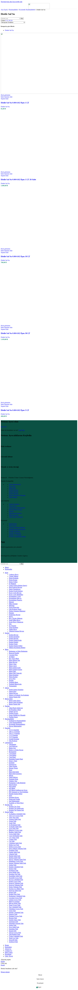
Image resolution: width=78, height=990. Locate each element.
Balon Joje (12, 748)
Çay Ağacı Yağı (14, 837)
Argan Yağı (12, 821)
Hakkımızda (13, 524)
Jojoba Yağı (12, 865)
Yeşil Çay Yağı (13, 938)
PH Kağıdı (12, 786)
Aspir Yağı (12, 823)
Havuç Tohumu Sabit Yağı (17, 859)
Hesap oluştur (5, 972)
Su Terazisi (12, 626)
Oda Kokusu (13, 741)
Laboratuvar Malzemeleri (17, 508)
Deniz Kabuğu (13, 578)
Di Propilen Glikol (15, 710)
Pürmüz (11, 613)
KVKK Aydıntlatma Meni (17, 537)
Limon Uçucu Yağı (15, 900)
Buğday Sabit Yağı (15, 832)
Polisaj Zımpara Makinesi (17, 611)
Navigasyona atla (6, 2)
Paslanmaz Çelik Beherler (17, 783)
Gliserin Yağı (13, 854)
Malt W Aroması (14, 901)
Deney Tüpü (13, 761)
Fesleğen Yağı (13, 850)
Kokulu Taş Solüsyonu (16, 808)
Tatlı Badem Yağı (14, 934)
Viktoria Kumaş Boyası (16, 631)
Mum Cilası (12, 664)
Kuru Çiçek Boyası (15, 593)
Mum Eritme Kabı (15, 668)
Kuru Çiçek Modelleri (16, 594)
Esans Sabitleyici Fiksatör (17, 495)
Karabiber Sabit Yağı (15, 876)
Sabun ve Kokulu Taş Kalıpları (19, 695)
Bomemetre (12, 752)
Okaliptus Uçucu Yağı (16, 909)
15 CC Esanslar (14, 730)
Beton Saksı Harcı (15, 700)
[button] (4, 99)
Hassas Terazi (13, 768)
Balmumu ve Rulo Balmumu (18, 651)
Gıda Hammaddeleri (15, 722)
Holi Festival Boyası (15, 587)
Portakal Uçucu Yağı (15, 916)
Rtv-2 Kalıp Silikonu (15, 618)
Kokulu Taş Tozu (14, 806)
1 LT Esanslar (13, 735)
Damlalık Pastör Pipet (16, 759)
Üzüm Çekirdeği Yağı (16, 936)
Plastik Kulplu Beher (15, 794)
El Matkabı (12, 584)
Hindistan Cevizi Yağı (16, 861)
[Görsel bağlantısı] (14, 474)
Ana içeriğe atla (17, 2)
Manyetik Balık (14, 772)
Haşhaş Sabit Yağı (15, 858)
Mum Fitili (12, 488)
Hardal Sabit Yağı (14, 856)
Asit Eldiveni (13, 746)
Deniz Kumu (13, 580)
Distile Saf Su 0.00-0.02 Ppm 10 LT (15, 256)
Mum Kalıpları (13, 515)
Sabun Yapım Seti (14, 697)
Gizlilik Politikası (14, 531)
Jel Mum (12, 657)
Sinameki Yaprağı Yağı (16, 923)
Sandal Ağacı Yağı (15, 920)
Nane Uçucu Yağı (14, 905)
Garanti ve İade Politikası (17, 527)
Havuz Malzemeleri (15, 726)
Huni (10, 770)
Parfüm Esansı (13, 490)
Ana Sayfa (4, 10)
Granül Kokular (14, 739)
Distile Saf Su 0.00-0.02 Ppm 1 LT (15, 103)
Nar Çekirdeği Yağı (15, 907)
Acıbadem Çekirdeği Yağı (17, 814)
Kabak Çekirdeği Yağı (16, 867)
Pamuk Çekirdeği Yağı (16, 912)
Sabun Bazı (12, 506)
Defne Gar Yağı (14, 845)
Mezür (11, 775)
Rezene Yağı (13, 918)
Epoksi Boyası (13, 635)
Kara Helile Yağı (14, 872)
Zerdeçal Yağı (13, 942)
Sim (10, 624)
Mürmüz (11, 605)
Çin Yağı (12, 841)
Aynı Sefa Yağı (14, 828)
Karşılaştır (8, 954)
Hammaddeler (13, 10)
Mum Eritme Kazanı (15, 510)
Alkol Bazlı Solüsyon (16, 517)
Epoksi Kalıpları (14, 504)
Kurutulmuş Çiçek (15, 596)
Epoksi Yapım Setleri (15, 646)
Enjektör (11, 763)
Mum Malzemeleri (15, 484)
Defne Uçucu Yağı (15, 847)
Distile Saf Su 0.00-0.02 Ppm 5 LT (15, 410)
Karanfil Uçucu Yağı (15, 878)
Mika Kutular (13, 604)
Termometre (13, 686)
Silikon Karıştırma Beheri (17, 647)
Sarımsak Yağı (13, 922)
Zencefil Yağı (13, 940)
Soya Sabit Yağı (14, 927)
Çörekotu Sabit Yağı (15, 843)
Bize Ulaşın (12, 526)
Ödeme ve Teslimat (15, 535)
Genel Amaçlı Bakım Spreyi (18, 585)
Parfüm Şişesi (13, 717)
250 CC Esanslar (14, 733)
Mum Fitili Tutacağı (15, 673)
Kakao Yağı (12, 869)
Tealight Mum (13, 682)
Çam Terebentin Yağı (15, 836)
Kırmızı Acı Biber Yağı (16, 889)
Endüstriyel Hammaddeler (17, 721)
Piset (10, 795)
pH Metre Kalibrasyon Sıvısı (18, 790)
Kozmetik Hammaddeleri (27, 10)
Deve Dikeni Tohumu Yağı (17, 848)
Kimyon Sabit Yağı (15, 890)
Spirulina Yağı (13, 929)
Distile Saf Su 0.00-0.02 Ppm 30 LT (15, 333)
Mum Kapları (13, 677)
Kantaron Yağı (13, 870)
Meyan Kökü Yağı (15, 903)
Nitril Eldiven (13, 777)
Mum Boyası (13, 662)
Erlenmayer (12, 764)
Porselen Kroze (14, 797)
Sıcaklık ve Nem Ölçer (16, 803)
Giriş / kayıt (9, 956)
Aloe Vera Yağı (14, 817)
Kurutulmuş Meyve (15, 598)
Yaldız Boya (13, 629)
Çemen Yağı (13, 839)
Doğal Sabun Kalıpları (16, 689)
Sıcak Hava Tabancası (16, 622)
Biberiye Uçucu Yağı (15, 830)
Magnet (11, 602)
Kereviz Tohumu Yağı (16, 885)
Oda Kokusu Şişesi (15, 609)
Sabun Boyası (13, 693)
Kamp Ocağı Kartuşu (16, 591)
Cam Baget (12, 753)
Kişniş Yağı (12, 892)
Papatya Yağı (13, 914)
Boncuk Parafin (14, 653)
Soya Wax (12, 486)
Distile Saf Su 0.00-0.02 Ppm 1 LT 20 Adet (18, 179)
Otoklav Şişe (13, 781)
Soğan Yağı (12, 925)
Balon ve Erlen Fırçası (16, 750)
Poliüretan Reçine (14, 615)
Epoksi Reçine (13, 492)
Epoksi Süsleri (13, 642)
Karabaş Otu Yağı (14, 874)
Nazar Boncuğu (14, 607)
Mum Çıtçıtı (13, 666)
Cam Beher (12, 755)
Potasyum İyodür (14, 799)
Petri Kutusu (13, 784)
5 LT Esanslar (13, 737)
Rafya (11, 616)
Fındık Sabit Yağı (14, 852)
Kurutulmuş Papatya (15, 600)
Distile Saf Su (9, 30)
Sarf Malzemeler (14, 801)
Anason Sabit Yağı (15, 819)
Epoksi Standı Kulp (15, 640)
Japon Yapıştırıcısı (14, 589)
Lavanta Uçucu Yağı (15, 898)
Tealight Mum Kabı (15, 684)
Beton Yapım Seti (14, 704)
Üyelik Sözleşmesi (15, 533)
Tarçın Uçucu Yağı (15, 932)
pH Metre (12, 788)
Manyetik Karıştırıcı (15, 513)
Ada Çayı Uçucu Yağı (16, 816)
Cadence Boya (13, 574)
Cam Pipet (12, 757)
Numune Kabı (13, 779)
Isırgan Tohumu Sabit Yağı (17, 863)
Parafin (11, 511)
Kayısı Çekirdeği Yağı (16, 879)
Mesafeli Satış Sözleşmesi (17, 529)
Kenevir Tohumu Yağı (16, 883)
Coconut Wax (13, 655)
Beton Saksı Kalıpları (16, 702)
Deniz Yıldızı (13, 582)
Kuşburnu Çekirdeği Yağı (17, 896)
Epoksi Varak (13, 644)
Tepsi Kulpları (13, 627)
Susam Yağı (12, 931)
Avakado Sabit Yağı (15, 827)
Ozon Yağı (12, 911)
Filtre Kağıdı (13, 497)
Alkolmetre (12, 744)
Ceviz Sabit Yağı (14, 834)
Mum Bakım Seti (14, 660)
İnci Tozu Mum (14, 658)
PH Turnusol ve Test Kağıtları (18, 792)
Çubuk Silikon (13, 576)
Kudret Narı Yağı (14, 894)
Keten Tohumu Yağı (15, 887)
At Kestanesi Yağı (14, 825)
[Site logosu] (39, 9)
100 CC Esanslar (14, 732)
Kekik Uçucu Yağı (15, 881)
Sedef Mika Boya (14, 620)
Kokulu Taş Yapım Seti (16, 810)
